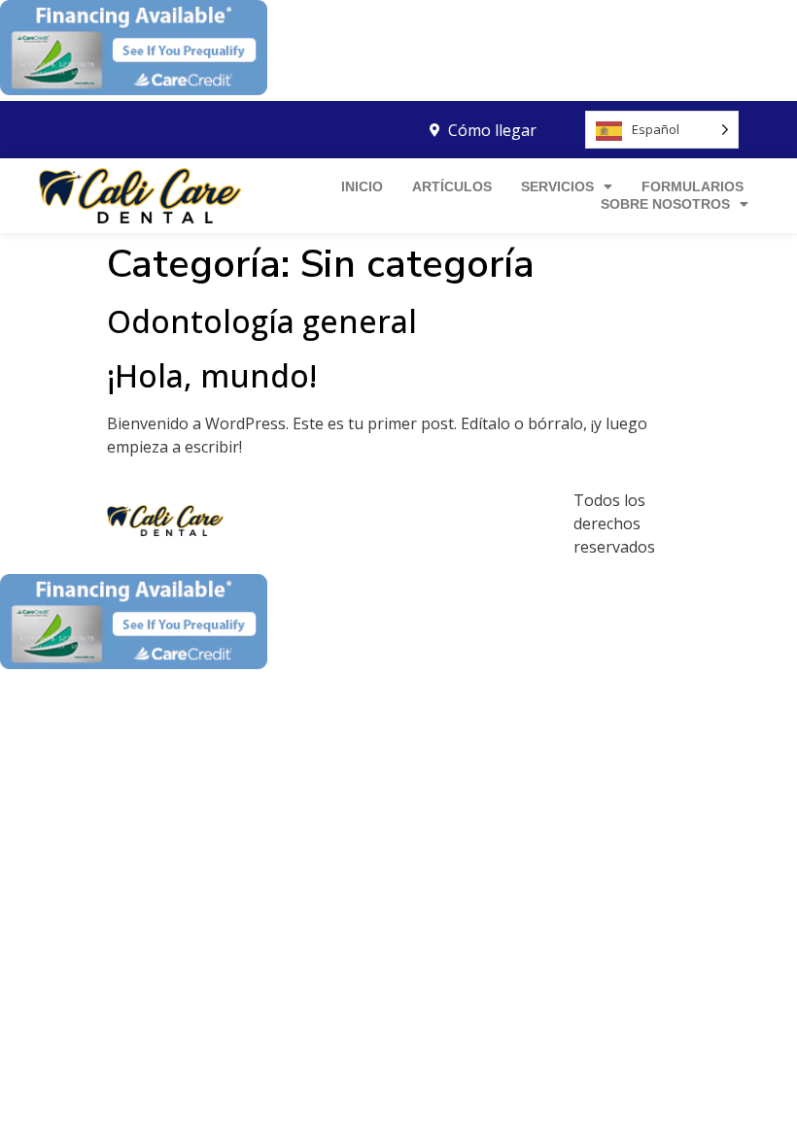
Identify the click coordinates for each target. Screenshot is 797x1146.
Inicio (362, 186)
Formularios (692, 186)
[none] (662, 130)
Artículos (452, 186)
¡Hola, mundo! (212, 375)
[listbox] (662, 130)
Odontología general (262, 321)
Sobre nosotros (665, 204)
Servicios (557, 186)
